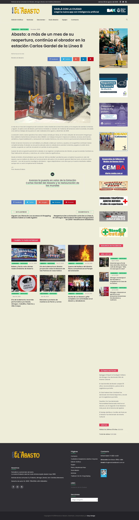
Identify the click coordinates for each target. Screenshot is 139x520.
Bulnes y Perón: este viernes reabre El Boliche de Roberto (22, 267)
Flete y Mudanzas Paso (78, 467)
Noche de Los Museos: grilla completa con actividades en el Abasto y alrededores (80, 299)
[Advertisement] (113, 335)
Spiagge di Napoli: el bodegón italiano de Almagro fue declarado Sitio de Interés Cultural (112, 377)
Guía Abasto (53, 20)
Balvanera (44, 293)
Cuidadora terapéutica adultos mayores (84, 459)
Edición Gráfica (17, 20)
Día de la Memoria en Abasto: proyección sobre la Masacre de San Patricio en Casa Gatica (52, 268)
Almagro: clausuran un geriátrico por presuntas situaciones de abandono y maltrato (118, 296)
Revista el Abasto (17, 58)
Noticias (30, 20)
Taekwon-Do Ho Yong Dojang (80, 476)
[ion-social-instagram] (17, 487)
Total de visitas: (105, 434)
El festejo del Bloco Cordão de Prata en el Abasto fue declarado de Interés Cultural (113, 414)
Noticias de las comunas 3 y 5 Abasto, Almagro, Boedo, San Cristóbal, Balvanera (36, 2)
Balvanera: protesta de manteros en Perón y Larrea (50, 301)
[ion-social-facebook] (120, 2)
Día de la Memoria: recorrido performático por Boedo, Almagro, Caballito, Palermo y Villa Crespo (23, 303)
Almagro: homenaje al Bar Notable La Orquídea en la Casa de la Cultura (118, 280)
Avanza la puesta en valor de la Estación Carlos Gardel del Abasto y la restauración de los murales (52, 183)
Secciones (41, 20)
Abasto (15, 29)
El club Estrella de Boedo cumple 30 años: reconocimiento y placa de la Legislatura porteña (111, 386)
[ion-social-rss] (126, 2)
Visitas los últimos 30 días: (108, 429)
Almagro (15, 263)
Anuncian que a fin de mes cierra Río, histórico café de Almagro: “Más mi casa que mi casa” (118, 266)
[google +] (76, 59)
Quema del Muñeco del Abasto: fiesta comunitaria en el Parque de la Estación (80, 268)
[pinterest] (91, 59)
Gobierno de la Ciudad (79, 487)
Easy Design (91, 516)
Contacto (75, 20)
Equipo (64, 20)
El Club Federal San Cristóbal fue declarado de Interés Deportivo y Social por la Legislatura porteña (113, 395)
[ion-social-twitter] (123, 2)
